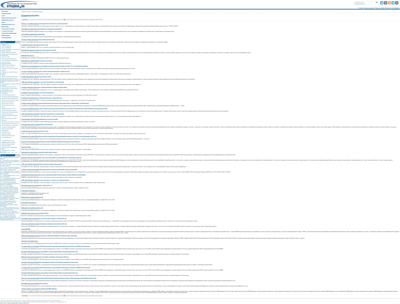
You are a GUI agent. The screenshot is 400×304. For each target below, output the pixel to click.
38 (89, 19)
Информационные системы (9, 108)
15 (48, 19)
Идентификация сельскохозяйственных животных (34, 283)
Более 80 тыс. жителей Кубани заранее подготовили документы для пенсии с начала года (10, 161)
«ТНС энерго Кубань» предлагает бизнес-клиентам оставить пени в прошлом (41, 164)
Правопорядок (6, 35)
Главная (24, 11)
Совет (3, 15)
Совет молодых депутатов (8, 94)
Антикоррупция (6, 37)
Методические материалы (8, 135)
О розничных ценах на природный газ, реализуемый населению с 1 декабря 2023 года (44, 218)
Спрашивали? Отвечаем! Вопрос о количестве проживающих (37, 92)
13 (45, 19)
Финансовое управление (8, 101)
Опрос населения (379, 8)
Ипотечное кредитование (8, 144)
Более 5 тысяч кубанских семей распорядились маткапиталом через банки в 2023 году (44, 223)
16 (50, 19)
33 (80, 19)
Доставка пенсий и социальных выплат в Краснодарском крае (37, 39)
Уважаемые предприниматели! (29, 241)
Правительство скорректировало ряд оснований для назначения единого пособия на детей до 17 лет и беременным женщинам (54, 66)
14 (46, 19)
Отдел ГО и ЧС (5, 57)
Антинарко (4, 93)
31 (77, 19)
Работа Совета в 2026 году (9, 65)
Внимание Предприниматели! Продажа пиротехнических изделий (38, 50)
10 (39, 19)
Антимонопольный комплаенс (9, 110)
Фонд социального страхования (10, 125)
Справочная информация (9, 33)
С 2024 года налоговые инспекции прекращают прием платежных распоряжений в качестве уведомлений (49, 169)
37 (87, 19)
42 (96, 19)
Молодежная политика (7, 103)
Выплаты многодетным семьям (9, 88)
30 (75, 19)
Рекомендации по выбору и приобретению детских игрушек (37, 124)
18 (53, 19)
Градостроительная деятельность (10, 98)
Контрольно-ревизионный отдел (10, 76)
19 (55, 19)
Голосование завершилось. (28, 190)
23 (62, 19)
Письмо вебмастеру (24, 303)
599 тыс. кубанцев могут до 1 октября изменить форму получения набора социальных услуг (10, 209)
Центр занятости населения (9, 52)
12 (43, 19)
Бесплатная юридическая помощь (10, 100)
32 (78, 19)
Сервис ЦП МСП (25, 229)
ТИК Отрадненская (7, 46)
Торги (3, 22)
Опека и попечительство (8, 66)
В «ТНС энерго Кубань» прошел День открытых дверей (36, 76)
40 (93, 19)
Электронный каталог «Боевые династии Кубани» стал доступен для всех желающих (10, 172)
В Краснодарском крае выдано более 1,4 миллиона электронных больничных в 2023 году (45, 256)
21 (59, 19)
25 (66, 19)
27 (70, 19)
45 (101, 19)
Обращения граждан (7, 20)
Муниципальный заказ (8, 24)
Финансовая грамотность (8, 105)
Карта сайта (3, 303)
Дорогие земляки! (26, 147)
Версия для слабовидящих (392, 8)
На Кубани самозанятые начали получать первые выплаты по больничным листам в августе (10, 179)
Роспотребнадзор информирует (10, 60)
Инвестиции (5, 26)
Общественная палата (7, 113)
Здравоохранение (6, 134)
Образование (5, 130)
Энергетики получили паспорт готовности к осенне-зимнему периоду (39, 152)
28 (71, 19)
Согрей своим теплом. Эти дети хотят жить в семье (34, 44)
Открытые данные (369, 8)
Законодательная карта (12, 303)
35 (84, 19)
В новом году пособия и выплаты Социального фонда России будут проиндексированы (44, 23)
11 (41, 19)
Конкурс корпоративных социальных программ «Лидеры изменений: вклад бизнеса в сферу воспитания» (49, 235)
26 (68, 19)
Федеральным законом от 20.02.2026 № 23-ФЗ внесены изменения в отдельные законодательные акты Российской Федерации (9, 203)
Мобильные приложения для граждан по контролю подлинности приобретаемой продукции (10, 193)
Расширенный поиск (360, 3)
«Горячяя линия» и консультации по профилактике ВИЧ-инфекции (39, 288)
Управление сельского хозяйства (10, 68)
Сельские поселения (7, 31)
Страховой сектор (6, 137)
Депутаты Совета (6, 145)
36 (85, 19)
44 (100, 19)
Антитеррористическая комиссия (10, 123)
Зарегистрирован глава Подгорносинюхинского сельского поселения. (39, 119)
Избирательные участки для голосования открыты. (35, 213)
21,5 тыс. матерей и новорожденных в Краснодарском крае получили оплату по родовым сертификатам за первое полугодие (9, 188)
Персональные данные (7, 128)
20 (57, 19)
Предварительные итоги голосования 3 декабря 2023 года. (36, 185)
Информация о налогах (27, 55)
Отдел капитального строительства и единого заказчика (10, 50)
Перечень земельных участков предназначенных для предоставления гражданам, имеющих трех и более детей (10, 80)
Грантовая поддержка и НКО (9, 118)
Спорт (3, 107)
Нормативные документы (9, 18)
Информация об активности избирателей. (32, 197)
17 (52, 19)
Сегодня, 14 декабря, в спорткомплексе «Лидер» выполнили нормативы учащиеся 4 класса (45, 71)
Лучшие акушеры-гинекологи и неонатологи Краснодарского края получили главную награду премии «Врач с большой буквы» (55, 103)
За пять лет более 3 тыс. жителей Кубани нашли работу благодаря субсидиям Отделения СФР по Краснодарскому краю (10, 217)
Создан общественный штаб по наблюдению (32, 34)
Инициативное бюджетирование (10, 112)
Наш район (5, 11)
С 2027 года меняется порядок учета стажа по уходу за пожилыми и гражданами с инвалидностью (10, 168)
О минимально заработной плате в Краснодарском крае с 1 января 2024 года (41, 97)
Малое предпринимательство (9, 58)
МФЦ (3, 75)
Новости (29, 11)
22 (60, 19)
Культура (4, 120)
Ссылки (360, 8)
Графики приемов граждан (8, 142)
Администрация (6, 13)
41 (94, 19)
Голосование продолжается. (28, 202)
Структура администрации (8, 127)
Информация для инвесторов (9, 86)
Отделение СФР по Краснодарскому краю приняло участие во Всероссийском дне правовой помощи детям (49, 251)
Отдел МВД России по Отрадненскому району (7, 91)
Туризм (4, 70)
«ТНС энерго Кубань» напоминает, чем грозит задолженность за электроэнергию (42, 82)
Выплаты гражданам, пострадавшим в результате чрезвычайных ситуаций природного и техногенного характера (51, 157)
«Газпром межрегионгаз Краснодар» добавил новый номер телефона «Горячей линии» (44, 87)
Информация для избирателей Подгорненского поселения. (36, 60)
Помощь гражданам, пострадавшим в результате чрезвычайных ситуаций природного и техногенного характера (10, 197)
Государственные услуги (8, 140)
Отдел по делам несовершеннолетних (6, 63)
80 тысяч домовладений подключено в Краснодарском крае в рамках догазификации (10, 183)
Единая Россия (5, 132)
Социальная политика (8, 29)
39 (91, 19)
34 (82, 19)
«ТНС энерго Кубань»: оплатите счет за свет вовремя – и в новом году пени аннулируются (45, 180)
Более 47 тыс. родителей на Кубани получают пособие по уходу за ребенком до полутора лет (10, 213)
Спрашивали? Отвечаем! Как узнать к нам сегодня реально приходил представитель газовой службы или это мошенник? (53, 174)
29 (73, 19)
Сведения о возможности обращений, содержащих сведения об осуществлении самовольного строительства (49, 262)
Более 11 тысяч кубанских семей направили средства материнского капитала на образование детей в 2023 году (50, 141)
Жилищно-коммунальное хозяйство (11, 121)
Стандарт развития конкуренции (10, 96)
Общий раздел (5, 44)
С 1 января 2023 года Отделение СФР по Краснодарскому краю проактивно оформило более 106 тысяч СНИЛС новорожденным (55, 246)
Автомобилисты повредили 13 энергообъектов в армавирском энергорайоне (41, 28)
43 (98, 19)
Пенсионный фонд (6, 47)
